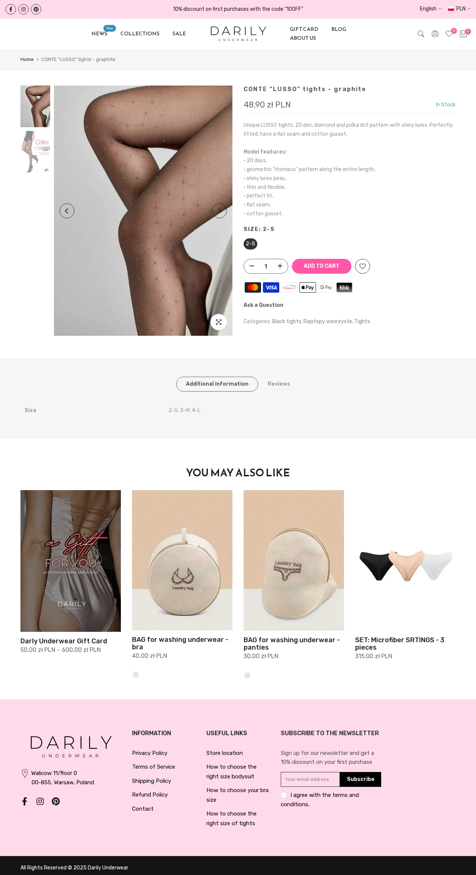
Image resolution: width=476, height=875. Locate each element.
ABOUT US (303, 38)
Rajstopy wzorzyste (327, 321)
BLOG (338, 29)
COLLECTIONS (140, 34)
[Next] (219, 210)
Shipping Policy (151, 781)
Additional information (217, 383)
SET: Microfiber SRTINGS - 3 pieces (399, 644)
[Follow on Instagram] (23, 9)
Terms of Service (153, 766)
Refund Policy (150, 794)
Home (27, 59)
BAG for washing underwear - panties (292, 644)
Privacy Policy (149, 753)
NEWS (102, 33)
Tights (362, 321)
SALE (179, 34)
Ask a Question (263, 305)
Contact (143, 808)
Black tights (286, 321)
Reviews (279, 383)
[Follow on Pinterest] (36, 9)
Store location (224, 753)
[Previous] (67, 210)
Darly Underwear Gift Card (63, 641)
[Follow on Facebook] (11, 9)
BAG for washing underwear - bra (180, 644)
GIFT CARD (304, 29)
